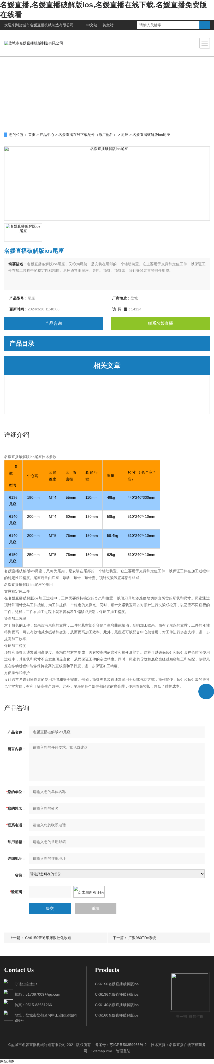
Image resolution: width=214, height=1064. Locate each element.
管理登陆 (123, 1051)
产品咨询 (53, 323)
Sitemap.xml (101, 1051)
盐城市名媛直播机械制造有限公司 (46, 25)
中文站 (91, 25)
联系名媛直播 (160, 323)
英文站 (108, 25)
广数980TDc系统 (142, 938)
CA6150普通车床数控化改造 (48, 938)
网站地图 (7, 1061)
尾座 (124, 135)
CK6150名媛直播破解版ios (117, 984)
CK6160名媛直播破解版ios (117, 1015)
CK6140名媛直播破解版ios (117, 1005)
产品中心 (47, 135)
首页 (31, 135)
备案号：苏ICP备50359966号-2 (121, 1045)
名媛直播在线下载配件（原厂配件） (87, 135)
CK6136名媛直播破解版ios (117, 994)
